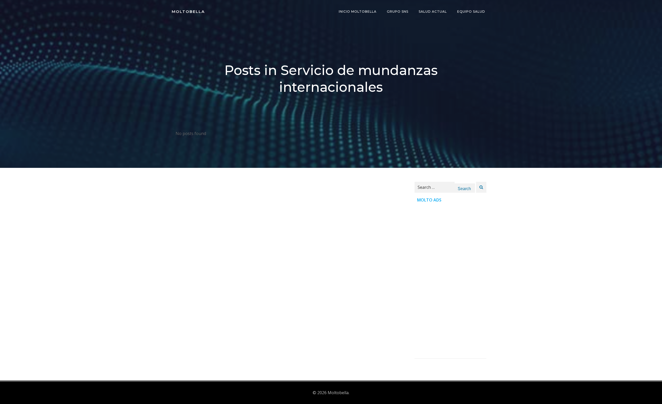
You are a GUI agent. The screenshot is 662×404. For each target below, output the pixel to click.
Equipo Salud (471, 11)
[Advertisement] (450, 280)
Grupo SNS (397, 11)
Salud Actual (433, 11)
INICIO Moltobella (358, 11)
